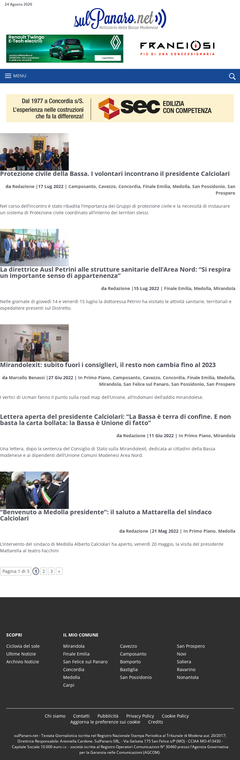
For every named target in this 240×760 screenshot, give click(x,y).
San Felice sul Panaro (146, 384)
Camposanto (82, 186)
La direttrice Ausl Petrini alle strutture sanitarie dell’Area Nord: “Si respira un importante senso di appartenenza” (115, 272)
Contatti (81, 716)
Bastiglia (129, 669)
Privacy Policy (140, 716)
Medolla (181, 186)
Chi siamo (55, 716)
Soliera (184, 662)
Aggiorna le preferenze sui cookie (105, 722)
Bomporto (130, 662)
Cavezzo (107, 186)
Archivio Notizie (22, 662)
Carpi (68, 685)
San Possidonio (208, 186)
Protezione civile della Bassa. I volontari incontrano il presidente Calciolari (115, 173)
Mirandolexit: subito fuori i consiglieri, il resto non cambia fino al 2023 (108, 365)
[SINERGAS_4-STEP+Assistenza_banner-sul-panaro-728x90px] (120, 61)
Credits (155, 722)
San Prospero (221, 384)
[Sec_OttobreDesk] (120, 108)
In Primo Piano (94, 377)
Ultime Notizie (21, 654)
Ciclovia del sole (23, 646)
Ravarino (186, 669)
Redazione (23, 186)
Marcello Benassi (27, 377)
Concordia (129, 186)
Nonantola (188, 677)
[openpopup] (232, 76)
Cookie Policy (175, 716)
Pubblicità (108, 716)
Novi (181, 654)
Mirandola (224, 288)
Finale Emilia (156, 186)
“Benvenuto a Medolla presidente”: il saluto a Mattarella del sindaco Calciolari (106, 515)
